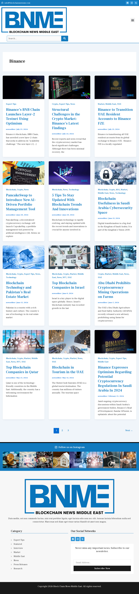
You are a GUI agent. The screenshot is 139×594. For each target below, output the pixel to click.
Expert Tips (11, 104)
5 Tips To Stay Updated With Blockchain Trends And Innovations (67, 202)
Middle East (110, 104)
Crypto (55, 104)
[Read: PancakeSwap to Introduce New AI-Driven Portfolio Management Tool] (23, 172)
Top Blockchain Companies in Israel (68, 285)
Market (101, 104)
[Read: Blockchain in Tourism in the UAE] (69, 341)
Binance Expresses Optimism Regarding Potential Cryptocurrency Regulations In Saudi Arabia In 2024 (115, 379)
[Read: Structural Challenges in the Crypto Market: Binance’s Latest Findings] (69, 87)
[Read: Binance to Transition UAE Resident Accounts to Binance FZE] (115, 87)
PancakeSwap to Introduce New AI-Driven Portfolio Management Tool (21, 202)
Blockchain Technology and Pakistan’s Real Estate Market (18, 290)
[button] (132, 20)
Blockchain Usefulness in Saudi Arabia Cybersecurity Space (115, 205)
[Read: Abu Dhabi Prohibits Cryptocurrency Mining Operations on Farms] (115, 257)
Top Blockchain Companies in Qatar (22, 369)
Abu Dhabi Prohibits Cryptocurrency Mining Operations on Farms (114, 290)
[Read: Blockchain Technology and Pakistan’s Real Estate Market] (23, 257)
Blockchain (11, 189)
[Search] (64, 38)
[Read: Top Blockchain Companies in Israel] (69, 257)
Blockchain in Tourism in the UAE (68, 369)
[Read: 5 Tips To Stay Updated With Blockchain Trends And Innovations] (69, 172)
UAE (119, 104)
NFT (65, 277)
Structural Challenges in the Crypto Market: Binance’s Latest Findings (66, 118)
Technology (74, 189)
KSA (118, 189)
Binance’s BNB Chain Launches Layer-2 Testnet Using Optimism (23, 116)
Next (129, 430)
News (72, 104)
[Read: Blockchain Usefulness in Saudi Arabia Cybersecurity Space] (115, 172)
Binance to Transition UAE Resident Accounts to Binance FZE (115, 116)
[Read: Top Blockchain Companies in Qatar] (23, 341)
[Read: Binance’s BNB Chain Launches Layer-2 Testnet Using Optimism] (23, 87)
